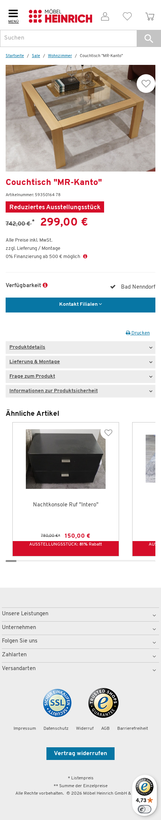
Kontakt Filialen (79, 304)
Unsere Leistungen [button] (25, 614)
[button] (149, 38)
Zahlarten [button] (14, 655)
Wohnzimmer (60, 56)
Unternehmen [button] (19, 628)
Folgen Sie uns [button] (19, 641)
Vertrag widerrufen (80, 754)
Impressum (24, 728)
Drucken (140, 333)
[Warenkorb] (149, 15)
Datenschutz (56, 728)
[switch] (144, 809)
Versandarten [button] (19, 669)
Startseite (15, 56)
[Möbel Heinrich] (60, 15)
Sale (36, 56)
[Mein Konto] (105, 15)
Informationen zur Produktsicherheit (53, 391)
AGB (105, 728)
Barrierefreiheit (132, 728)
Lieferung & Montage (34, 361)
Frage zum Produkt (32, 376)
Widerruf (85, 728)
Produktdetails (27, 347)
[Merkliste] (127, 15)
